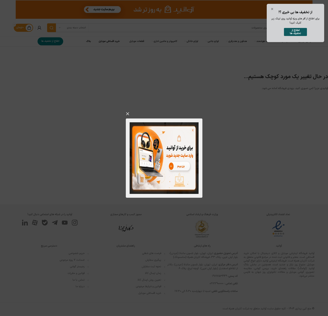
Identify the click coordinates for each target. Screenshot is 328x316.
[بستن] (128, 113)
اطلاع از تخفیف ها (295, 32)
